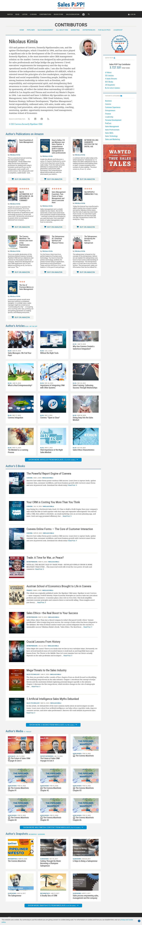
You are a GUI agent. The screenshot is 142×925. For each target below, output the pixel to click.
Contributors (45, 14)
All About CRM (62, 30)
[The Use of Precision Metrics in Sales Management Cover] (12, 287)
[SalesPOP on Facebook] (41, 119)
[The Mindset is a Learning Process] (21, 436)
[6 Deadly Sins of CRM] (53, 882)
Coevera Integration (15, 417)
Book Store (58, 14)
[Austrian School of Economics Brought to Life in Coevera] (16, 595)
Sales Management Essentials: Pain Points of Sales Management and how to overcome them (59, 197)
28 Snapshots (110, 85)
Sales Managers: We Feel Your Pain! (19, 354)
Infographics (33, 834)
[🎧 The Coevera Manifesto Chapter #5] (53, 805)
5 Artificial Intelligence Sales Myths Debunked (53, 699)
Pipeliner (31, 30)
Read (17, 14)
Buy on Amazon (22, 179)
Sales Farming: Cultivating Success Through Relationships (85, 386)
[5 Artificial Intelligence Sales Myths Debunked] (16, 707)
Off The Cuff (33, 326)
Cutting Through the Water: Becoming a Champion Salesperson (50, 863)
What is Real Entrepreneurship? (20, 385)
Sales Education (72, 14)
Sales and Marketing (112, 139)
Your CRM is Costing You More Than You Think (53, 502)
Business (108, 101)
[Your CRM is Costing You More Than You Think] (16, 511)
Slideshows (41, 834)
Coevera (29, 478)
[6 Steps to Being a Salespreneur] (86, 847)
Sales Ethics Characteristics (83, 449)
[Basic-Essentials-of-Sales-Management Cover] (12, 146)
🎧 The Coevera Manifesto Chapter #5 (50, 818)
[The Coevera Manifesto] (21, 847)
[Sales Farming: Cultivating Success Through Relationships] (86, 372)
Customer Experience (112, 107)
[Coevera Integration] (21, 404)
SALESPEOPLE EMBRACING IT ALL (91, 193)
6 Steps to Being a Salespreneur (85, 861)
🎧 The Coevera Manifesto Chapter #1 (18, 789)
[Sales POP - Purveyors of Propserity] (71, 5)
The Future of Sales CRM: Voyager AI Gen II (50, 759)
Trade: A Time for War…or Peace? (45, 557)
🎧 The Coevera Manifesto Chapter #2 (50, 789)
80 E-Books (109, 82)
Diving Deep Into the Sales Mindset (83, 418)
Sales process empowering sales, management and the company (86, 896)
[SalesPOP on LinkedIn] (35, 119)
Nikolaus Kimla (15, 155)
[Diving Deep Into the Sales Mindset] (86, 404)
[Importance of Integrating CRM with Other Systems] (53, 372)
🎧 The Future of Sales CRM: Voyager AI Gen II (19, 759)
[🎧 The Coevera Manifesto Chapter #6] (86, 805)
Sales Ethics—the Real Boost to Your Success (52, 613)
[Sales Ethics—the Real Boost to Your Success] (16, 622)
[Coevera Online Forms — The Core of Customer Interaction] (16, 538)
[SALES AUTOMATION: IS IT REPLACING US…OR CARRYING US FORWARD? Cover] (12, 195)
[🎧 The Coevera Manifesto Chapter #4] (21, 805)
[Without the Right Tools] (53, 339)
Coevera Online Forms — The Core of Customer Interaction (60, 529)
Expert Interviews (46, 756)
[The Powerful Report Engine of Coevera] (16, 483)
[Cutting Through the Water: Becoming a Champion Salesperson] (53, 847)
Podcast (28, 731)
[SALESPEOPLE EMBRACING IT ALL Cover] (77, 194)
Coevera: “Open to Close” (50, 417)
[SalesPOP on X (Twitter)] (28, 119)
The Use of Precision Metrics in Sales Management (26, 287)
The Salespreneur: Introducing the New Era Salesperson (90, 239)
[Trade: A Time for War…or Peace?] (16, 567)
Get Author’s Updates (113, 88)
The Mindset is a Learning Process (18, 451)
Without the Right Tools (49, 353)
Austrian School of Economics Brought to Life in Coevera (59, 586)
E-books (33, 14)
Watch (10, 14)
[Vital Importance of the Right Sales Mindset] (53, 436)
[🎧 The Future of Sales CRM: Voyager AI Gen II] (21, 745)
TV (24, 731)
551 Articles (109, 75)
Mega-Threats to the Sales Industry (46, 670)
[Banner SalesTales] (119, 158)
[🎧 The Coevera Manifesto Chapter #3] (86, 776)
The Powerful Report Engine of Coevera (49, 473)
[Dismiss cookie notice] (139, 921)
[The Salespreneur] (21, 882)
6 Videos (108, 72)
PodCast (108, 123)
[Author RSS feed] (48, 119)
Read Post (71, 485)
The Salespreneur (14, 895)
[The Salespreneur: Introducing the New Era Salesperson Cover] (77, 242)
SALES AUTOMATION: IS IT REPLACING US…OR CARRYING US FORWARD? (26, 196)
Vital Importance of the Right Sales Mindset (51, 451)
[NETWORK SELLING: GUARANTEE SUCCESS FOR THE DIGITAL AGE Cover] (77, 146)
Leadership (117, 30)
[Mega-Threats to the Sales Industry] (16, 680)
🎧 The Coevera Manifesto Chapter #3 (83, 789)
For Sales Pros (104, 30)
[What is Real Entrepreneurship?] (21, 372)
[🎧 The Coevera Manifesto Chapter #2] (53, 776)
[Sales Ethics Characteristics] (86, 436)
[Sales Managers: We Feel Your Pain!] (21, 339)
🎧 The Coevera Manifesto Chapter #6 (83, 818)
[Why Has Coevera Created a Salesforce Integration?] (86, 336)
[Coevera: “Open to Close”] (53, 404)
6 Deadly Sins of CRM (48, 895)
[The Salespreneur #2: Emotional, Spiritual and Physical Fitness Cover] (45, 242)
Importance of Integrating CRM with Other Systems (52, 386)
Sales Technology (33, 674)
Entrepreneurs (89, 30)
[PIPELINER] (83, 14)
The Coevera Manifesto (17, 861)
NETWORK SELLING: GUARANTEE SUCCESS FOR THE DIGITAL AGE (91, 143)
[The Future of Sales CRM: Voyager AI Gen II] (53, 745)
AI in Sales (11, 756)
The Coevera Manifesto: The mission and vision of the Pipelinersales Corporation (26, 241)
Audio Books (77, 753)
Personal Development (113, 120)
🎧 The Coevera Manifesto (83, 755)
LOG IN (132, 14)
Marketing (75, 30)
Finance (29, 590)
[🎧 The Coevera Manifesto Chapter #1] (21, 776)
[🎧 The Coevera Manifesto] (86, 743)
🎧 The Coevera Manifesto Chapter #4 (18, 818)
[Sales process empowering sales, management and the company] (86, 882)
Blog (26, 326)
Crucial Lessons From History (43, 642)
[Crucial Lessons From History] (16, 651)
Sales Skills (109, 133)
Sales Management (45, 30)
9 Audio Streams (111, 78)
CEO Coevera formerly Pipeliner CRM (26, 124)
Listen (24, 14)
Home (22, 30)
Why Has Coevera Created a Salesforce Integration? (83, 347)
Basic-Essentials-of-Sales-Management (26, 141)
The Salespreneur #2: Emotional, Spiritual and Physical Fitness (58, 239)
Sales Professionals (112, 129)
